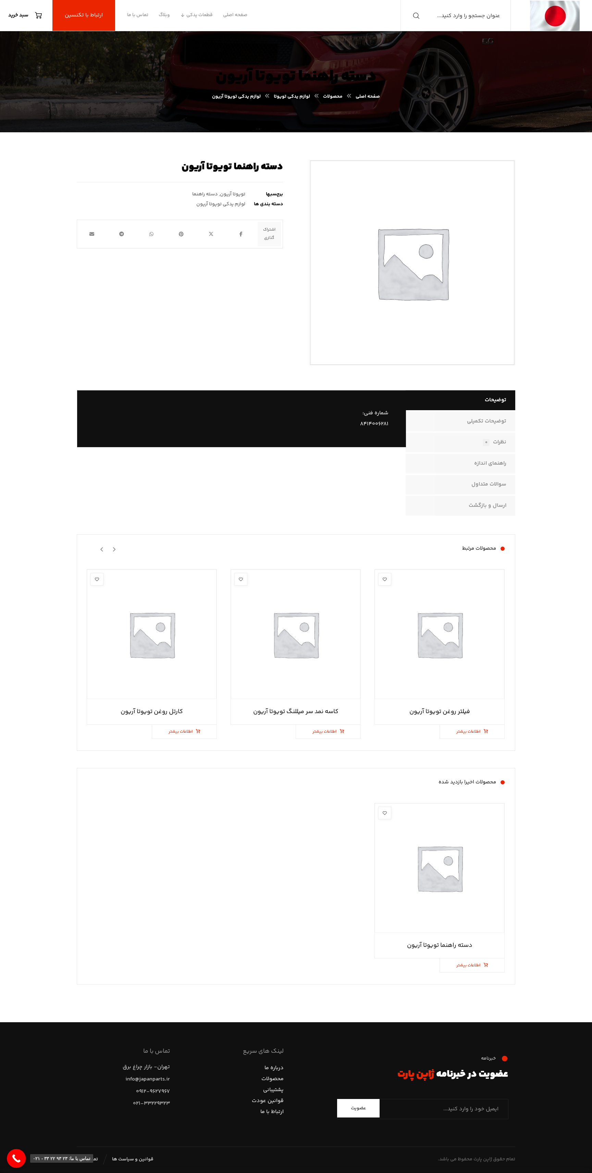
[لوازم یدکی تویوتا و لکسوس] (555, 15)
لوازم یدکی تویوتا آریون (220, 204)
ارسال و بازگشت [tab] (487, 505)
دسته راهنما (205, 194)
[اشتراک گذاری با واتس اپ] (151, 234)
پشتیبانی (273, 1090)
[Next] (102, 548)
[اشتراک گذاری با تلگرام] (122, 234)
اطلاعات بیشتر (468, 732)
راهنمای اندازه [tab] (490, 463)
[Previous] (114, 548)
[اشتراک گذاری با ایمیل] (92, 234)
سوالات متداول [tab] (488, 484)
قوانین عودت (268, 1101)
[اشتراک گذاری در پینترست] (181, 234)
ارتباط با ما (272, 1112)
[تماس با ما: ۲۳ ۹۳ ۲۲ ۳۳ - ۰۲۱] (16, 1158)
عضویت (358, 1108)
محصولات (272, 1079)
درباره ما (274, 1068)
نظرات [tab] (496, 442)
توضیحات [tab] (495, 400)
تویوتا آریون (232, 194)
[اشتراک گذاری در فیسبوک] (241, 234)
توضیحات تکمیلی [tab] (486, 421)
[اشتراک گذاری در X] (211, 234)
